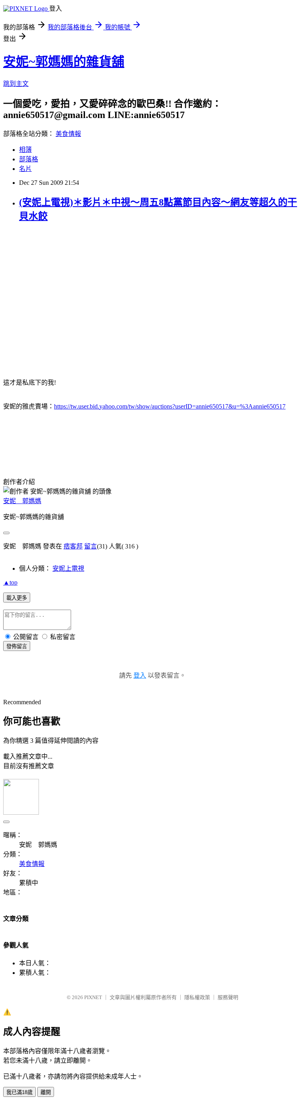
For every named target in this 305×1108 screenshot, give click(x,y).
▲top (10, 582)
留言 (90, 546)
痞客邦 (73, 546)
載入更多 (16, 598)
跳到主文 (16, 83)
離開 (46, 1092)
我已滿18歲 (19, 1092)
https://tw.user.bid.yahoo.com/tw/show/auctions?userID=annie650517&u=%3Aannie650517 (170, 406)
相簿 (25, 149)
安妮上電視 (68, 568)
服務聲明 (228, 997)
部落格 (28, 159)
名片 (25, 168)
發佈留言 (16, 646)
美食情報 (68, 133)
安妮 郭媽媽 (22, 501)
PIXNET (93, 997)
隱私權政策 (197, 997)
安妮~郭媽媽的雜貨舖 (63, 61)
